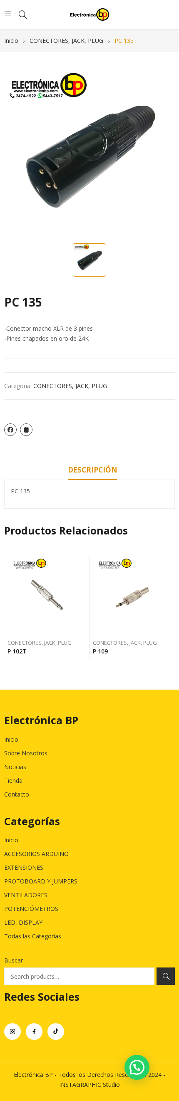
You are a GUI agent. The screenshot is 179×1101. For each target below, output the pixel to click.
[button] (136, 1067)
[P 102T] (47, 595)
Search (166, 976)
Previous (10, 607)
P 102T (17, 651)
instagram (12, 1031)
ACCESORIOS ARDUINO (36, 854)
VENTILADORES (25, 895)
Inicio (11, 739)
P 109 (100, 651)
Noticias (15, 767)
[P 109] (132, 595)
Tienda (13, 780)
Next (168, 607)
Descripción (92, 470)
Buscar (13, 960)
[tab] (92, 471)
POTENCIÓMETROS (31, 909)
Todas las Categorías (32, 936)
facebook (34, 1031)
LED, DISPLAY (23, 922)
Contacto (16, 794)
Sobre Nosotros (25, 753)
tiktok (55, 1031)
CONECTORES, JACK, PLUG (70, 386)
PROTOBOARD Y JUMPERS (40, 881)
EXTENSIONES (23, 867)
